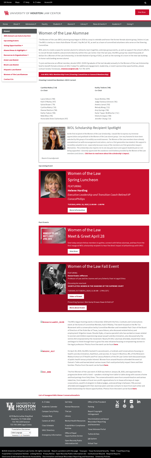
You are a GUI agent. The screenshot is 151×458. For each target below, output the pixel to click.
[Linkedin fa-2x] (138, 402)
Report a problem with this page (65, 451)
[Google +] (131, 402)
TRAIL (112, 451)
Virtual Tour (92, 443)
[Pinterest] (124, 407)
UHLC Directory (48, 430)
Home (5, 24)
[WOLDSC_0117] (48, 351)
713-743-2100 (17, 422)
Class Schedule (48, 425)
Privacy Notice (49, 453)
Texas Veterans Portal (97, 429)
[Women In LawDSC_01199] (52, 322)
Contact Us (8, 79)
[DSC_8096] (46, 371)
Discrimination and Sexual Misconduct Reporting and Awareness (98, 422)
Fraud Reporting (123, 451)
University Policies (102, 456)
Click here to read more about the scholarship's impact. (107, 153)
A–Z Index (46, 402)
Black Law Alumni (11, 65)
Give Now (142, 12)
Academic (116, 24)
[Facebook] (125, 402)
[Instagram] (117, 407)
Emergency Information (51, 435)
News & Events (99, 24)
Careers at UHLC (48, 421)
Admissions (30, 24)
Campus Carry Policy (50, 411)
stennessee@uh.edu (69, 69)
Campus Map (47, 416)
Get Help (68, 402)
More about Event (77, 307)
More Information (77, 210)
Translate (26, 435)
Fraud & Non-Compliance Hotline (15, 453)
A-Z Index (37, 2)
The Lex (68, 411)
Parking (91, 406)
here (116, 344)
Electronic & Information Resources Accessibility (21, 456)
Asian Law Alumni (11, 60)
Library (83, 24)
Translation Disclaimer (21, 429)
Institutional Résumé (96, 453)
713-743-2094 (15, 424)
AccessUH (48, 2)
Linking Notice (36, 453)
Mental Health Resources (75, 421)
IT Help (26, 2)
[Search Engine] (145, 3)
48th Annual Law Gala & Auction (17, 36)
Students (57, 24)
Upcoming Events (11, 40)
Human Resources (72, 406)
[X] (117, 402)
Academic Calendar (49, 406)
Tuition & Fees (93, 434)
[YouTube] (131, 407)
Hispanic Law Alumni (12, 69)
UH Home (8, 2)
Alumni (71, 24)
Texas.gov (83, 451)
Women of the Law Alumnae (16, 74)
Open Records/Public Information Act (71, 453)
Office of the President (97, 402)
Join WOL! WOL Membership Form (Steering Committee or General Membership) (75, 74)
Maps (17, 2)
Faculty (45, 24)
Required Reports (113, 453)
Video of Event (76, 296)
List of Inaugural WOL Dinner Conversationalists (59, 395)
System (92, 438)
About (16, 24)
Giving (129, 24)
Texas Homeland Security (99, 451)
